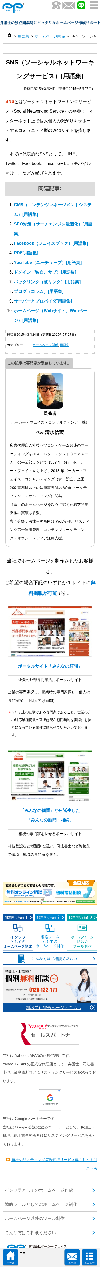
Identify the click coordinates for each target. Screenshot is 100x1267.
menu (93, 5)
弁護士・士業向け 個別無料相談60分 (50, 989)
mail (68, 5)
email (72, 1257)
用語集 (23, 36)
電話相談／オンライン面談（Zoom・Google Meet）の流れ (50, 892)
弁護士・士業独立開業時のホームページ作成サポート (25, 8)
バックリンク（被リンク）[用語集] (47, 282)
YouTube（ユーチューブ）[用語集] (48, 262)
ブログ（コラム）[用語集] (38, 291)
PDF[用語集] (26, 253)
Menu (89, 1257)
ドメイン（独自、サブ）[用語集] (45, 272)
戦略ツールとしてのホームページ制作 (50, 932)
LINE (81, 5)
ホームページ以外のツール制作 (82, 932)
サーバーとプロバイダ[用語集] (43, 301)
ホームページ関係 (50, 36)
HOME (10, 1257)
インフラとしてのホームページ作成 (18, 932)
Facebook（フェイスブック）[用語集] (51, 243)
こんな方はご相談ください (50, 958)
